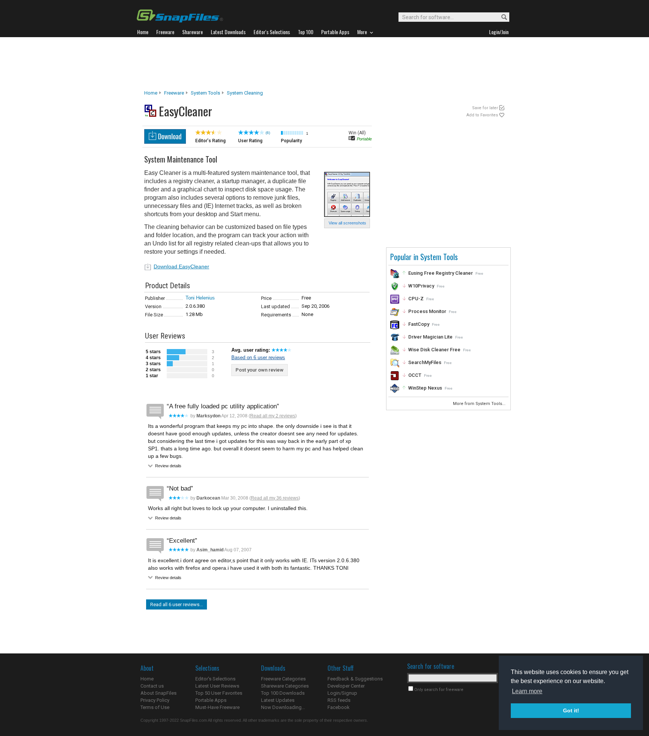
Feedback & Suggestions (355, 679)
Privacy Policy (154, 700)
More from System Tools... (480, 403)
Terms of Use (154, 707)
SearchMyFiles (424, 362)
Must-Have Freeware (217, 707)
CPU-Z (416, 298)
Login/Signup (342, 693)
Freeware (174, 93)
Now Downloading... (283, 707)
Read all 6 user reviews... (176, 604)
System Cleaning (245, 93)
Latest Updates (277, 700)
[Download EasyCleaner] (165, 141)
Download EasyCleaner (181, 266)
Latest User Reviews (217, 686)
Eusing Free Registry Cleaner (440, 273)
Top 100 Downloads (283, 693)
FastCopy (418, 324)
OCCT (414, 375)
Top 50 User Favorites (218, 693)
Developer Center (346, 686)
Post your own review (259, 370)
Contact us (152, 686)
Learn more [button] (527, 691)
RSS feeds (339, 700)
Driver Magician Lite (430, 337)
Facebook (339, 707)
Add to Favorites (482, 115)
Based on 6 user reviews (258, 357)
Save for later (485, 107)
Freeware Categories (283, 679)
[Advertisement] (324, 63)
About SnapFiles (158, 693)
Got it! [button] (571, 710)
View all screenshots (347, 223)
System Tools (205, 93)
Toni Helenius (200, 298)
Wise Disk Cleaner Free (434, 349)
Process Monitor (427, 311)
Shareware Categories (285, 686)
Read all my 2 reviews (272, 415)
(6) (268, 133)
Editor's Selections (215, 679)
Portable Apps (210, 700)
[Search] (500, 17)
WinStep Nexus (425, 388)
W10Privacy (421, 286)
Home (150, 93)
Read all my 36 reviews (275, 498)
